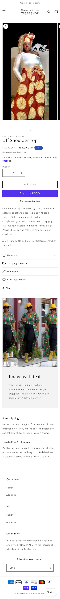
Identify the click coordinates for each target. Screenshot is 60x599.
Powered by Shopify (41, 593)
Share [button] (9, 288)
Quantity (6, 166)
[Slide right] (37, 130)
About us (11, 494)
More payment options (30, 201)
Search (9, 487)
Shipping (5, 152)
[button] (4, 11)
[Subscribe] (49, 568)
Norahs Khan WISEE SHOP (25, 593)
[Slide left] (23, 130)
